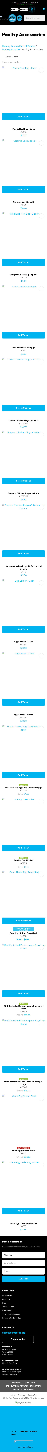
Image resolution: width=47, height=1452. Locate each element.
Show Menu (3, 9)
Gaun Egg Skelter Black (23, 1150)
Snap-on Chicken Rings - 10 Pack (23, 493)
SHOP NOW (34, 2)
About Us (6, 1299)
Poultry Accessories (32, 49)
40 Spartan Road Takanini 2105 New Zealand (9, 1352)
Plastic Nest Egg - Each (23, 129)
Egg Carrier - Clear (23, 641)
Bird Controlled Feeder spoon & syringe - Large (23, 1083)
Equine (33, 1431)
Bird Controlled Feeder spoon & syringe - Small (23, 1007)
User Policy (6, 1310)
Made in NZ (29, 1389)
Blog (4, 1303)
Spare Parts (35, 1386)
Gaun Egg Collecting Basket (23, 1223)
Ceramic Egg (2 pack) (23, 202)
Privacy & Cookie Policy (11, 1318)
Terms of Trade (8, 1307)
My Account (7, 1296)
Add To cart (23, 116)
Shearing (16, 1383)
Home (5, 46)
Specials (17, 1389)
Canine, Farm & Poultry (23, 46)
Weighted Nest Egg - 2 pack (23, 274)
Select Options (23, 408)
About (14, 2)
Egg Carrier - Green (23, 714)
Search (42, 18)
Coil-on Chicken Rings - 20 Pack (23, 420)
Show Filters (12, 57)
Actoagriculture (25, 1447)
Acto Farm (13, 1432)
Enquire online (18, 1339)
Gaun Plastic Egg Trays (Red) (23, 933)
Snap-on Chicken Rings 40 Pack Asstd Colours (23, 567)
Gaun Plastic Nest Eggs (23, 347)
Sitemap (21, 1395)
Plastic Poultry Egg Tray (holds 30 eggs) (23, 787)
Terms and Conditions (11, 1314)
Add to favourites (41, 70)
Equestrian (29, 1383)
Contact (23, 2)
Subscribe (23, 1279)
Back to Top (32, 1395)
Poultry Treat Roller (23, 860)
